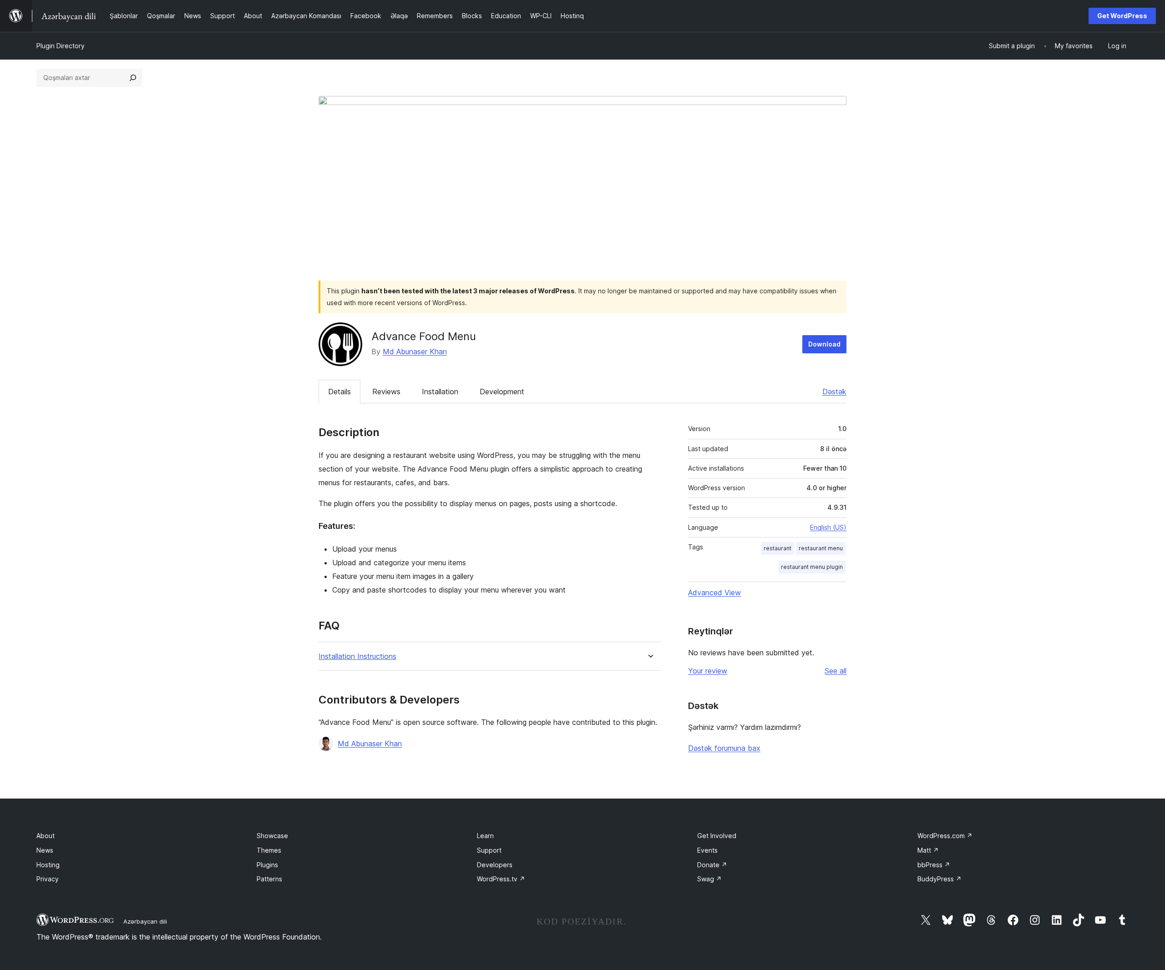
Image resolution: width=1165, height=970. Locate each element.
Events (707, 850)
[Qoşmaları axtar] (133, 78)
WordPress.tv (501, 879)
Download (824, 344)
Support (489, 850)
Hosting (48, 865)
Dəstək (834, 391)
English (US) (828, 527)
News (44, 850)
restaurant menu (821, 548)
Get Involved (716, 835)
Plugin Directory (60, 46)
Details (339, 391)
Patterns (269, 879)
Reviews (386, 391)
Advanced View (714, 592)
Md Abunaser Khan (415, 351)
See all (835, 670)
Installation (440, 391)
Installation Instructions (357, 656)
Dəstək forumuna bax (724, 748)
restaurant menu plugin (812, 566)
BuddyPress (939, 879)
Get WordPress (1122, 16)
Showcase (272, 835)
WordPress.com (945, 835)
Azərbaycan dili (145, 921)
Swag (709, 879)
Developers (494, 865)
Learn (485, 835)
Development (502, 391)
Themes (269, 850)
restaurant (777, 548)
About (45, 835)
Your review (707, 670)
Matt (928, 850)
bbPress (933, 865)
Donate (712, 865)
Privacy (47, 879)
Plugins (267, 865)
